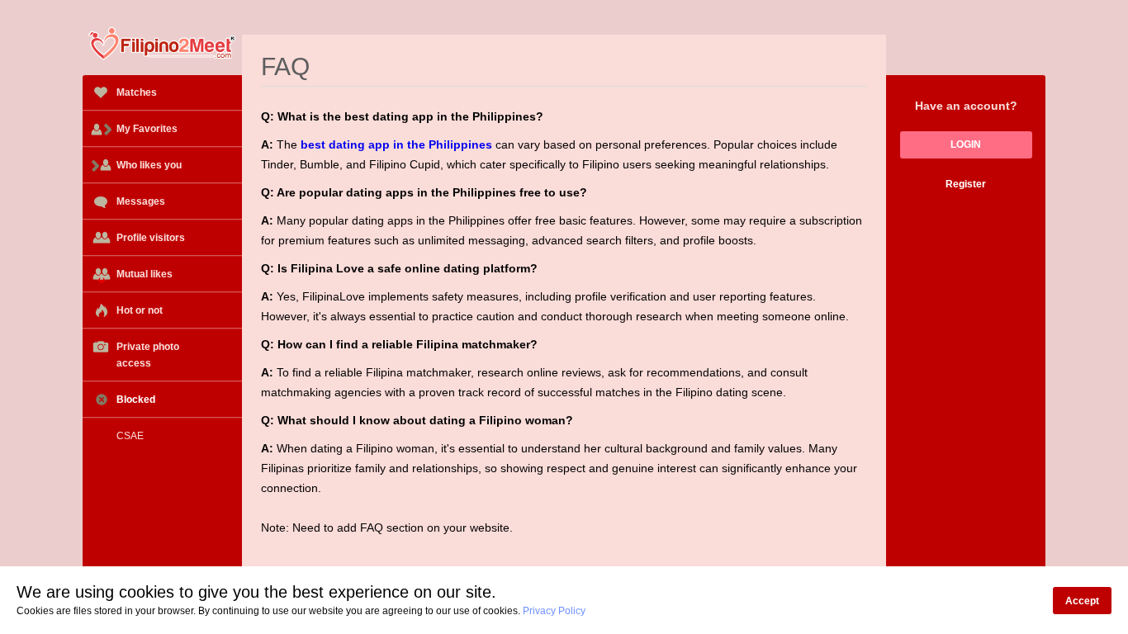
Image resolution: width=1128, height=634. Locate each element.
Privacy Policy (554, 611)
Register (966, 184)
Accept (1082, 601)
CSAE (130, 436)
